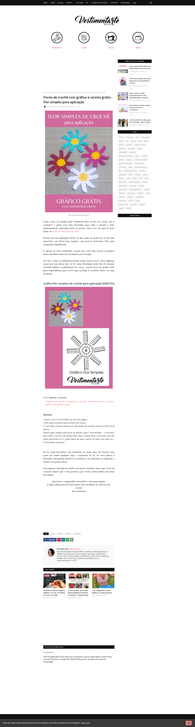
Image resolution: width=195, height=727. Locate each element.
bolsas (121, 145)
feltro (131, 175)
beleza (121, 141)
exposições (122, 175)
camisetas (131, 148)
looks (146, 178)
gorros (145, 175)
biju (127, 141)
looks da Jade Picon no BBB (65, 231)
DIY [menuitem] (87, 3)
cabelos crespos (140, 145)
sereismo (130, 197)
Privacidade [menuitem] (125, 3)
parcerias (133, 186)
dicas (130, 167)
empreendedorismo (130, 171)
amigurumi (129, 137)
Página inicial (47, 92)
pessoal (141, 186)
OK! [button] (188, 723)
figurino (137, 175)
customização (139, 163)
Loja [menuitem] (134, 3)
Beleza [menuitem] (60, 3)
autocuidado (145, 137)
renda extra (131, 193)
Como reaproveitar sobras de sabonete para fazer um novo (139, 67)
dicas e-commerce (141, 167)
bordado (129, 145)
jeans (128, 178)
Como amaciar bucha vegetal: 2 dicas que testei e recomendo (140, 107)
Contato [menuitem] (114, 3)
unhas (137, 201)
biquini (133, 141)
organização (123, 186)
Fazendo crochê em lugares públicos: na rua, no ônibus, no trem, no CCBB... (54, 592)
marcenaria (122, 182)
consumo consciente (125, 156)
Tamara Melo (51, 106)
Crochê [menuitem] (69, 3)
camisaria (122, 148)
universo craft (123, 204)
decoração (122, 167)
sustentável (139, 197)
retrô (148, 193)
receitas (68, 534)
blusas (146, 141)
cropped (129, 160)
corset (137, 156)
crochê (55, 92)
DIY (120, 171)
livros (135, 178)
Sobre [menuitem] (52, 3)
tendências (76, 534)
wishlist (128, 208)
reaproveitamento (135, 190)
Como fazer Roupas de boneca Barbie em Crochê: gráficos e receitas (140, 81)
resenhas (141, 193)
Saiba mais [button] (85, 723)
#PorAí (121, 137)
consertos (132, 152)
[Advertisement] (78, 75)
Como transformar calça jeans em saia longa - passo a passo (140, 121)
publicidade (123, 190)
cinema (139, 148)
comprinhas (123, 152)
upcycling (134, 204)
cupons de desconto (125, 163)
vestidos (142, 204)
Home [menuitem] (45, 3)
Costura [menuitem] (79, 3)
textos (131, 201)
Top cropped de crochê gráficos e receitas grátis (102, 591)
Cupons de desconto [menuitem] (99, 3)
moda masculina (134, 182)
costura (144, 156)
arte (137, 137)
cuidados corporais (141, 160)
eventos (142, 171)
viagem (121, 208)
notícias (145, 182)
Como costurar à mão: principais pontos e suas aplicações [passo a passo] (138, 95)
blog (139, 141)
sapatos (121, 197)
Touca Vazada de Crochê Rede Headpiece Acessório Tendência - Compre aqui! (78, 592)
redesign (122, 193)
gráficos (60, 534)
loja (140, 178)
